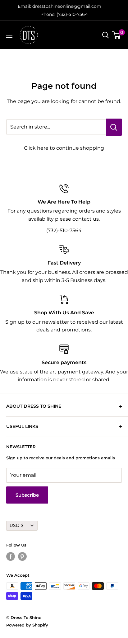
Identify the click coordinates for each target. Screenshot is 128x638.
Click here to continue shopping (64, 148)
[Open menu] (9, 35)
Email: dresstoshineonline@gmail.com (59, 6)
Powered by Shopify (27, 624)
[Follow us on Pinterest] (22, 556)
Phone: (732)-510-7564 (64, 14)
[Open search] (105, 35)
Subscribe (27, 495)
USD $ (17, 525)
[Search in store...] (114, 127)
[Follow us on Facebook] (10, 556)
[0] (117, 35)
